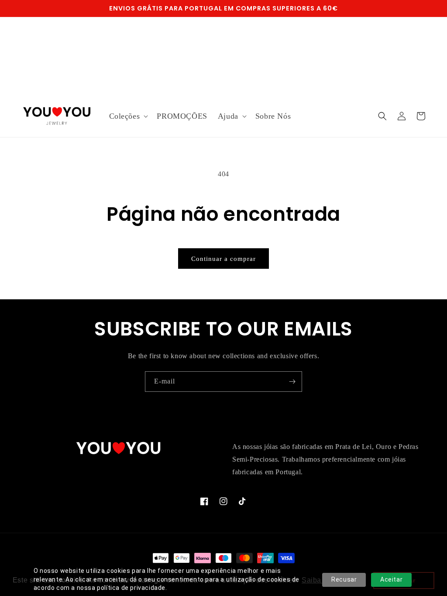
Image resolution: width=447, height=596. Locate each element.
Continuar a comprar (223, 258)
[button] (128, 116)
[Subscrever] (292, 381)
